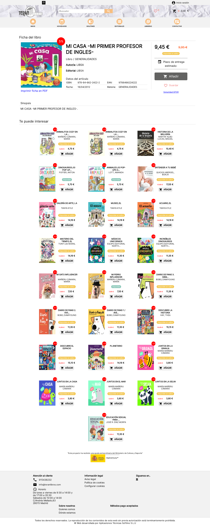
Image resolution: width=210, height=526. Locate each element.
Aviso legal (90, 479)
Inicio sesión (182, 2)
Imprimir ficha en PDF (34, 90)
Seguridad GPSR (171, 92)
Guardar (173, 85)
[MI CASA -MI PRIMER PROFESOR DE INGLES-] (41, 65)
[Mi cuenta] (174, 2)
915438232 (45, 479)
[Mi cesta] (174, 10)
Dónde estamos (67, 512)
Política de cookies (94, 482)
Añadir (173, 76)
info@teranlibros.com (50, 484)
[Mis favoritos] (156, 10)
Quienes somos (67, 509)
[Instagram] (43, 2)
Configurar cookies (94, 486)
